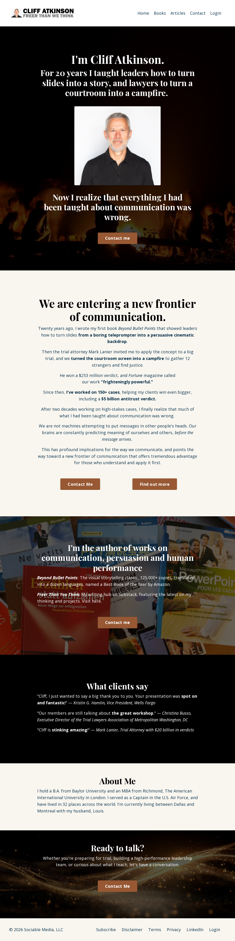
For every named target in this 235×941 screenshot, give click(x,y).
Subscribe (106, 929)
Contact (198, 13)
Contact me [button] (117, 238)
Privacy (174, 929)
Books (160, 13)
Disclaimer (132, 929)
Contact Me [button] (80, 484)
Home (143, 13)
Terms (154, 929)
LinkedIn (195, 929)
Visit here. (92, 601)
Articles (178, 13)
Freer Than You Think (58, 594)
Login (215, 13)
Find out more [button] (155, 484)
